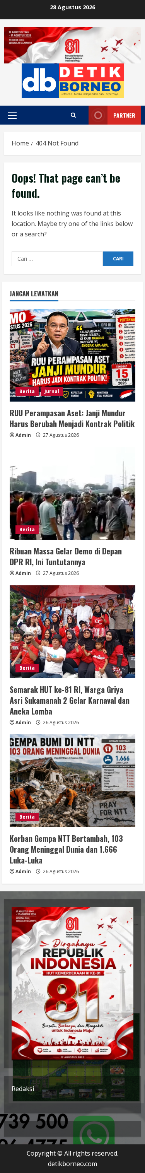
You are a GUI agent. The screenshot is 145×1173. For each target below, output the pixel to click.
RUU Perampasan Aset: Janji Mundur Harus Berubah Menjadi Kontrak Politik (72, 418)
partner (124, 115)
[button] (12, 115)
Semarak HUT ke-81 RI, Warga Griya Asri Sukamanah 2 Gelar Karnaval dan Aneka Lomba (70, 700)
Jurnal (51, 391)
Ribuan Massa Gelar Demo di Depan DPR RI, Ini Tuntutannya (66, 556)
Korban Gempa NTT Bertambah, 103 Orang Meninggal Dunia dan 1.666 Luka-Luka (66, 849)
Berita (27, 391)
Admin (23, 435)
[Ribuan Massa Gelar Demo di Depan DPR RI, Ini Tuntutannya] (72, 493)
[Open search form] (73, 115)
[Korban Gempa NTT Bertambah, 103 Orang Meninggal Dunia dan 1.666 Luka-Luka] (72, 780)
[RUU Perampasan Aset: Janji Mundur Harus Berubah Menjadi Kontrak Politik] (72, 355)
